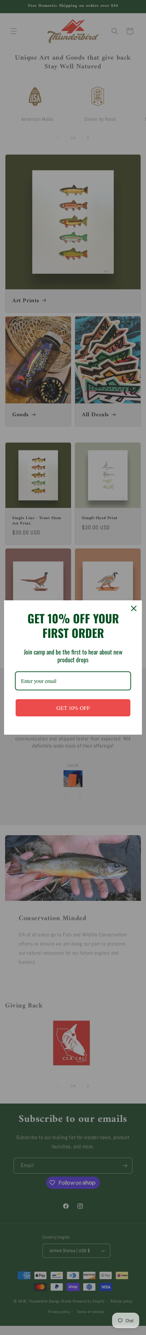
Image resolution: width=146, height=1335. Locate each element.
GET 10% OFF (73, 707)
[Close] (134, 608)
